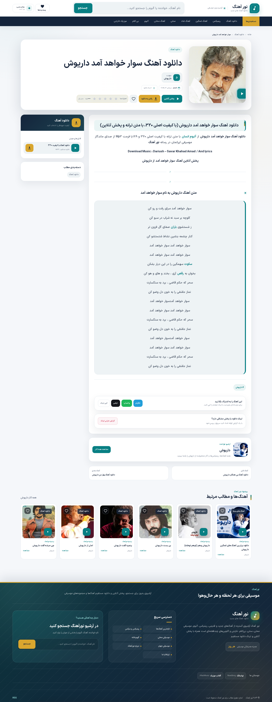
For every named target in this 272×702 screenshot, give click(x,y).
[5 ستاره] (116, 98)
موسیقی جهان (164, 646)
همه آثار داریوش (28, 497)
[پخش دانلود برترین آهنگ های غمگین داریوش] (243, 532)
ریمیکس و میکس (132, 628)
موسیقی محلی (164, 637)
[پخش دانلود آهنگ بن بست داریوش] (165, 532)
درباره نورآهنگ (133, 646)
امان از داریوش (86, 545)
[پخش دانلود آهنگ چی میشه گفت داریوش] (48, 532)
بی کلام (135, 21)
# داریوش (240, 387)
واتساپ (127, 403)
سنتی (173, 21)
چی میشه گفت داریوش (43, 545)
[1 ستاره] (94, 98)
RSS (15, 697)
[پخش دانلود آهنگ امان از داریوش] (87, 532)
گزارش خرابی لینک (108, 421)
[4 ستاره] (110, 98)
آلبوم (146, 21)
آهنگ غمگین (201, 21)
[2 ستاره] (100, 98)
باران (174, 227)
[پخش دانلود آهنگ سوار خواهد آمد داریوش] (242, 93)
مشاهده (221, 554)
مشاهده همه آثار (101, 449)
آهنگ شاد (185, 21)
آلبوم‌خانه (135, 637)
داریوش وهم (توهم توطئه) (197, 545)
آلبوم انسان (189, 136)
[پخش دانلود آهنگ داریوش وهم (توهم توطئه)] (203, 532)
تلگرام (138, 403)
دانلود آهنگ (231, 21)
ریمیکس (217, 21)
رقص (180, 273)
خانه (249, 34)
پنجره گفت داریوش (123, 545)
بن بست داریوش (163, 545)
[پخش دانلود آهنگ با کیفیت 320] (75, 148)
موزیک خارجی (120, 21)
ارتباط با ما (166, 654)
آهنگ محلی (159, 21)
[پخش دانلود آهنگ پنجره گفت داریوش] (126, 532)
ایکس (115, 403)
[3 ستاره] (105, 98)
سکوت (188, 264)
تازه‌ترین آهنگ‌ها (163, 628)
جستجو (83, 8)
